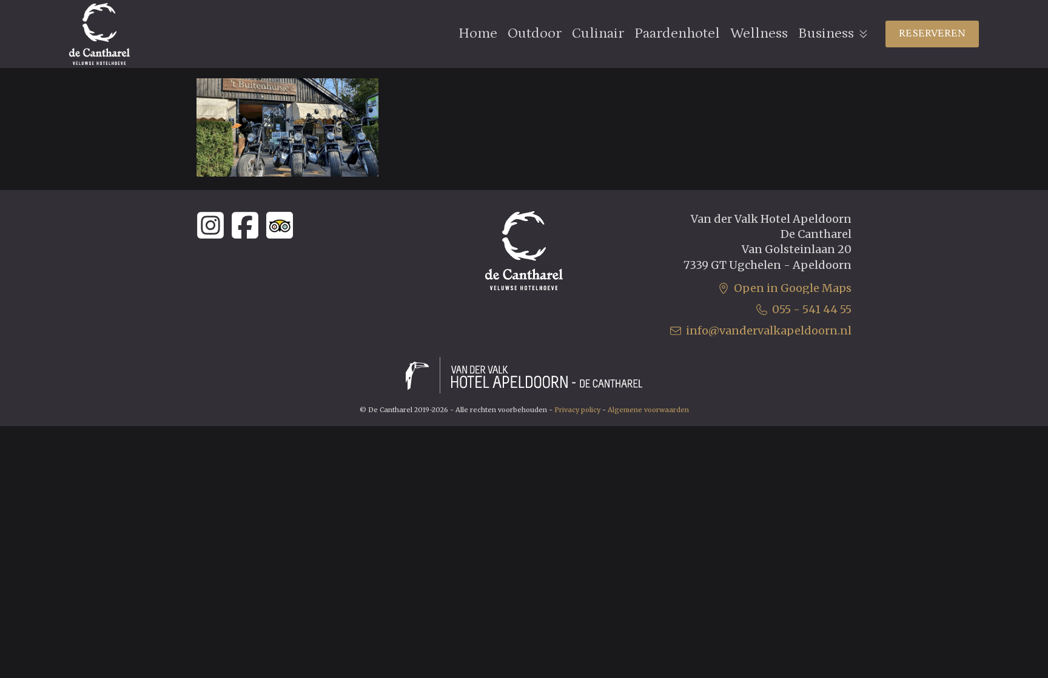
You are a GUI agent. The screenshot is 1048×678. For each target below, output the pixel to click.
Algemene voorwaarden (648, 409)
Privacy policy (577, 409)
